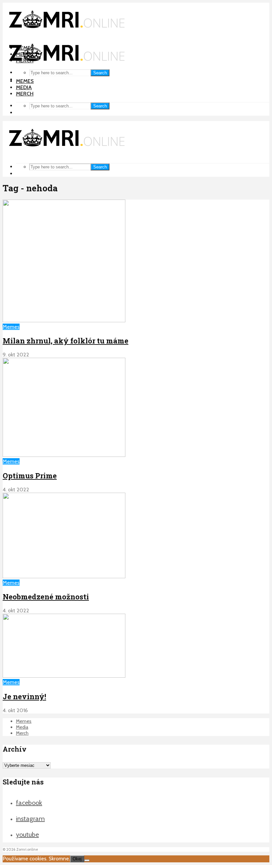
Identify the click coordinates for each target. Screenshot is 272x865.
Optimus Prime (30, 475)
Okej (77, 858)
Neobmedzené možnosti (46, 596)
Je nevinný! (24, 696)
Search (100, 72)
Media (24, 87)
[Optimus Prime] (64, 455)
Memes (25, 81)
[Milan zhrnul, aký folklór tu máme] (64, 320)
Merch (25, 94)
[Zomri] (87, 860)
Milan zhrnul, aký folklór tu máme (65, 340)
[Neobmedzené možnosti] (64, 576)
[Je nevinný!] (64, 676)
